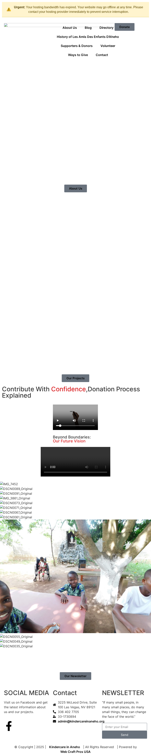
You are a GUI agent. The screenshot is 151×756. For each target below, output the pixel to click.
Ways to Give (78, 55)
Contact (102, 55)
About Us (70, 28)
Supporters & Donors (77, 46)
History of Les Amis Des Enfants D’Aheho (88, 37)
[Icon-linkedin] (30, 726)
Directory (106, 28)
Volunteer (107, 46)
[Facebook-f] (9, 726)
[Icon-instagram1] (20, 726)
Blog (88, 28)
